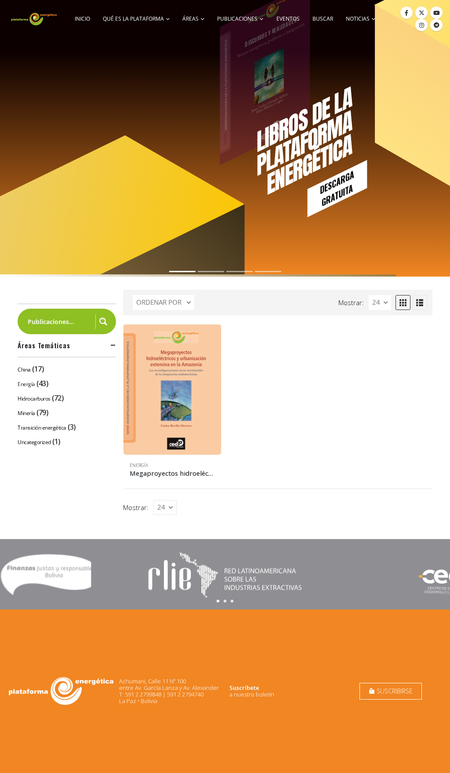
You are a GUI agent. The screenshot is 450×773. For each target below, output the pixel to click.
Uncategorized (34, 442)
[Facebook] (406, 13)
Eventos (288, 18)
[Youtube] (436, 13)
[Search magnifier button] (103, 321)
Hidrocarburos (34, 398)
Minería (26, 413)
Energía (139, 465)
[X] (421, 13)
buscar (322, 18)
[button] (403, 302)
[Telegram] (436, 25)
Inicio (82, 18)
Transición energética (42, 427)
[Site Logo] (34, 19)
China (24, 369)
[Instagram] (421, 25)
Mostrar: (351, 302)
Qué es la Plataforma (133, 18)
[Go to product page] (172, 390)
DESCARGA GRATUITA (337, 188)
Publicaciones (237, 18)
